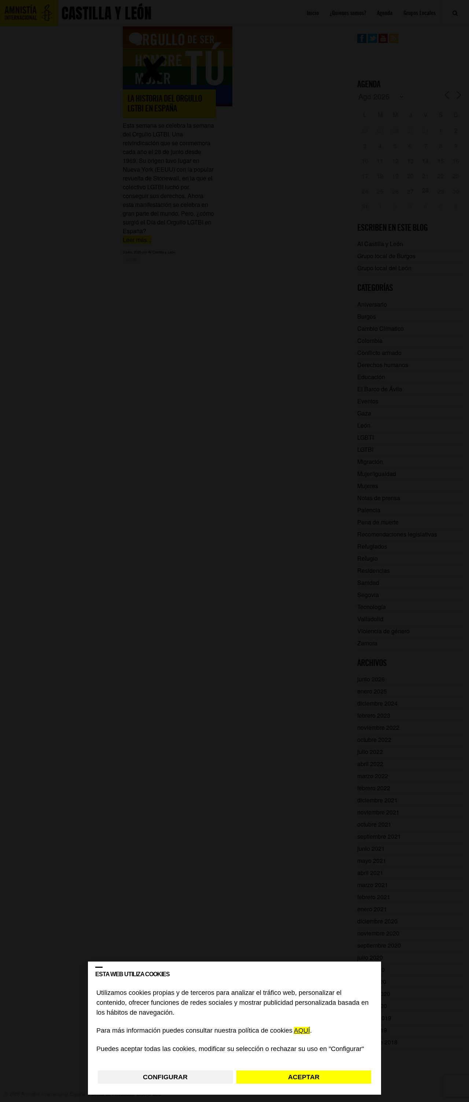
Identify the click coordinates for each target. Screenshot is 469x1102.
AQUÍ (302, 1031)
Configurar (165, 1077)
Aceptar (304, 1077)
